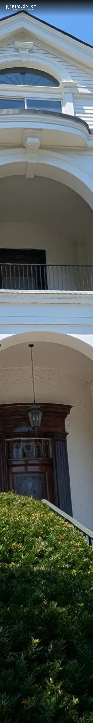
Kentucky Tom (24, 6)
